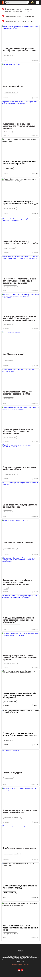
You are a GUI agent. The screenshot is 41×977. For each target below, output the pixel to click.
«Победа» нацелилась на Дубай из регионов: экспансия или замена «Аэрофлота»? (18, 620)
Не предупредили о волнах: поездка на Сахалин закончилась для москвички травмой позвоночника (19, 318)
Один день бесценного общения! (18, 542)
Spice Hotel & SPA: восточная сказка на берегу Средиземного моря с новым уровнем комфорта (19, 281)
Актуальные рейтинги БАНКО (12, 817)
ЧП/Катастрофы (8, 399)
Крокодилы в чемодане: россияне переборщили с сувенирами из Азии (19, 49)
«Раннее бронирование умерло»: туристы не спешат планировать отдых (20, 202)
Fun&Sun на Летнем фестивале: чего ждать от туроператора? (19, 162)
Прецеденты (7, 55)
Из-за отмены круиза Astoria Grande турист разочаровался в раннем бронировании (19, 695)
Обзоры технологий (10, 248)
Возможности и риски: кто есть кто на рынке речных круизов (20, 811)
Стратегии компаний (10, 893)
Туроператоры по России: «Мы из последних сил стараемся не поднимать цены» (18, 431)
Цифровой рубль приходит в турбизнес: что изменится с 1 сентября (20, 242)
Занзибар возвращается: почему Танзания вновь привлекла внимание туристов (20, 657)
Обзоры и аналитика (10, 208)
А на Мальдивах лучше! (13, 354)
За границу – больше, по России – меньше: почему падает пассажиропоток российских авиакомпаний (18, 582)
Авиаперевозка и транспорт (12, 626)
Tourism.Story (7, 132)
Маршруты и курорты (10, 92)
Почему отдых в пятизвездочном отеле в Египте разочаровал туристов (20, 734)
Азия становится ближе (13, 86)
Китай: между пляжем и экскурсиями (19, 848)
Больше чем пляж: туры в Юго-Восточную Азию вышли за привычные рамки (20, 928)
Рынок (6, 588)
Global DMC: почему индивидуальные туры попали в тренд (20, 887)
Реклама (20, 951)
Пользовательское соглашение (20, 966)
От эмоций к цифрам (12, 773)
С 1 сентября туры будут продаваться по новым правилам (20, 506)
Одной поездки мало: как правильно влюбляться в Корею (19, 468)
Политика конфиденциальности (20, 964)
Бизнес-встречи (8, 168)
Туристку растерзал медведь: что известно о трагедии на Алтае (17, 393)
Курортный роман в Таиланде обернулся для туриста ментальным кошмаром (19, 126)
